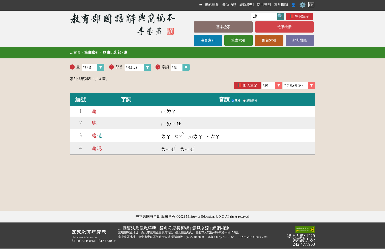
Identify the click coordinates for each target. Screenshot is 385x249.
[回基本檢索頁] (123, 24)
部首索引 (269, 40)
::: (200, 5)
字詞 (165, 67)
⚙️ (302, 5)
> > (98, 52)
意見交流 (200, 228)
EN (311, 5)
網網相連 (220, 228)
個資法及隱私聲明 (139, 228)
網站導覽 (212, 4)
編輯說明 (247, 4)
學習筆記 (302, 16)
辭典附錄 (300, 40)
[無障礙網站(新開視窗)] (305, 230)
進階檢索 (284, 27)
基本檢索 (223, 27)
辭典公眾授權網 (174, 228)
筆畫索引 (238, 40)
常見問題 (281, 4)
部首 (119, 67)
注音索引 (208, 40)
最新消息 (229, 4)
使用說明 (264, 4)
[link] (299, 85)
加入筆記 (250, 85)
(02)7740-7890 (195, 237)
